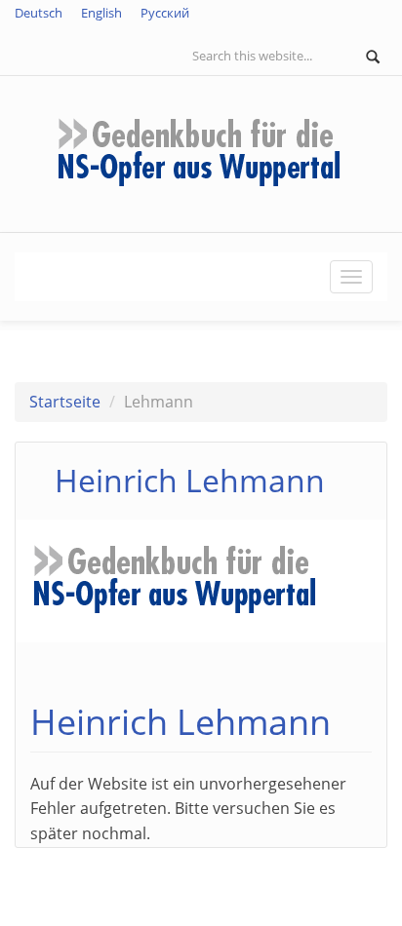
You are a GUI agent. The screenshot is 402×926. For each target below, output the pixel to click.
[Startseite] (201, 152)
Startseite (64, 401)
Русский (165, 12)
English (101, 12)
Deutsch (38, 12)
